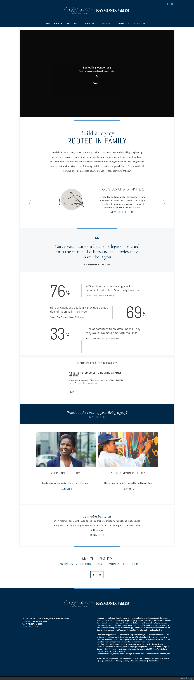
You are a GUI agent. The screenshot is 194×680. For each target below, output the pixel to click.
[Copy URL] (97, 76)
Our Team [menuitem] (57, 23)
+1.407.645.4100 (40, 621)
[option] (97, 200)
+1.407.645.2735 (35, 624)
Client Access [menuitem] (138, 23)
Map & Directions (30, 626)
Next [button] (163, 201)
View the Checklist (122, 212)
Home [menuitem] (47, 23)
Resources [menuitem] (107, 23)
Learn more (66, 489)
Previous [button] (30, 201)
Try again (97, 83)
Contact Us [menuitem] (123, 23)
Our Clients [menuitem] (91, 23)
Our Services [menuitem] (73, 23)
